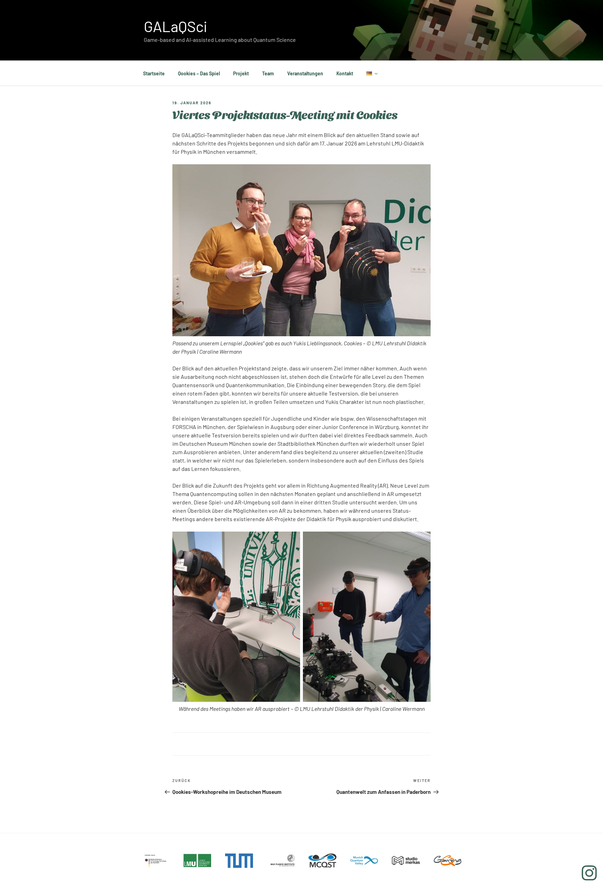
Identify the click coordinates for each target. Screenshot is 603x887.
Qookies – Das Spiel (199, 73)
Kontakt (344, 73)
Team (268, 73)
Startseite (154, 73)
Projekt (241, 73)
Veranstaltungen (305, 73)
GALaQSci (175, 26)
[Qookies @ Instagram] (589, 873)
